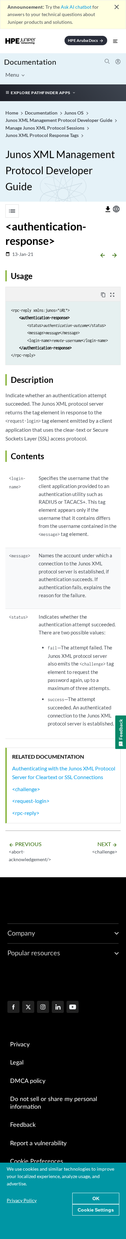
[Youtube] (73, 1007)
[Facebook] (13, 1007)
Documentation (30, 61)
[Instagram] (43, 1007)
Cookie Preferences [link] (36, 1162)
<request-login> (30, 801)
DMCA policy (27, 1081)
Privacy (20, 1045)
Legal (17, 1063)
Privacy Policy (22, 1200)
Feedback (23, 1125)
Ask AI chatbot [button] (76, 7)
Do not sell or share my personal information (53, 1103)
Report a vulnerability (38, 1144)
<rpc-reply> (25, 813)
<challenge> (26, 789)
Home (12, 113)
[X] (28, 1007)
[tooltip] (108, 209)
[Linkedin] (58, 1007)
